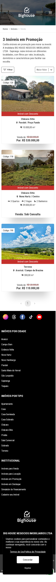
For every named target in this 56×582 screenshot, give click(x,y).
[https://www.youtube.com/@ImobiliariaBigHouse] (39, 317)
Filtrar (10, 70)
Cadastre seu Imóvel (10, 494)
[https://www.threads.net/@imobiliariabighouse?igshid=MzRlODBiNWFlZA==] (14, 317)
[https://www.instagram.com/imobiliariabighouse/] (5, 317)
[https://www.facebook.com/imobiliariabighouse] (22, 317)
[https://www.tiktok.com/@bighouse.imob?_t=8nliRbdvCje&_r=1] (31, 317)
